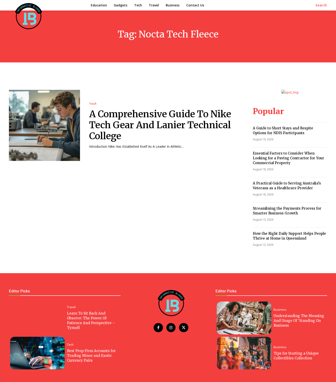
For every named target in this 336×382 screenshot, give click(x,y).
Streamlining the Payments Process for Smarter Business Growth (287, 210)
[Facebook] (158, 327)
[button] (321, 5)
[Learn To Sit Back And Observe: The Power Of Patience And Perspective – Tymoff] (37, 318)
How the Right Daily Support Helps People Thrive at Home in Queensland (289, 235)
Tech (92, 103)
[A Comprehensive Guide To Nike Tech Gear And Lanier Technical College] (44, 125)
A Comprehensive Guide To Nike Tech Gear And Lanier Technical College (160, 125)
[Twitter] (183, 327)
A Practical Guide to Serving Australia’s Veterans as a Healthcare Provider (287, 185)
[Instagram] (171, 327)
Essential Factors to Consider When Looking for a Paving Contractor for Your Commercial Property (288, 158)
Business (280, 309)
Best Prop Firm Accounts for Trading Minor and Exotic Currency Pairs (91, 356)
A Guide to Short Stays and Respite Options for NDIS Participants (283, 130)
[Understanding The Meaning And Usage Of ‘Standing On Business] (244, 318)
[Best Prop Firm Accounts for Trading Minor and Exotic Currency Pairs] (37, 353)
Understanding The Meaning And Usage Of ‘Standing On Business (299, 321)
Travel (71, 307)
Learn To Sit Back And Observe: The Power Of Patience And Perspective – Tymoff (91, 320)
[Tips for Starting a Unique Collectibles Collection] (244, 353)
